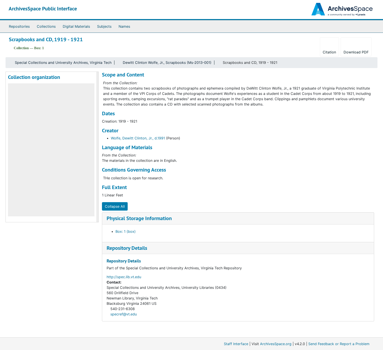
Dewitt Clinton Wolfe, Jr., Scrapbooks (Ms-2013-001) (167, 62)
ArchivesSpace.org (275, 344)
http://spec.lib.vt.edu (124, 277)
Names (124, 26)
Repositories (19, 26)
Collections (46, 26)
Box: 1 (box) (125, 231)
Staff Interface (236, 344)
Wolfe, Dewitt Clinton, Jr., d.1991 (138, 138)
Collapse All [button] (115, 206)
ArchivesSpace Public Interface (43, 8)
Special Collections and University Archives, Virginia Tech (63, 62)
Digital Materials (76, 26)
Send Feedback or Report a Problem (338, 344)
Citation (329, 52)
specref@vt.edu (123, 314)
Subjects (104, 26)
